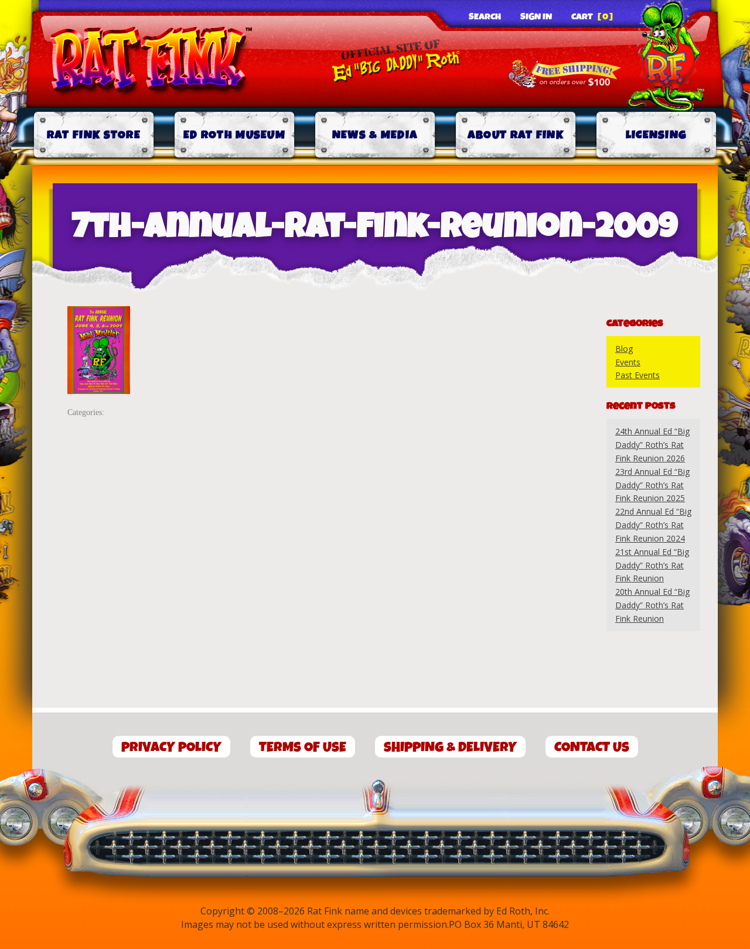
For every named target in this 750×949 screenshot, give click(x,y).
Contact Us (591, 747)
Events (627, 362)
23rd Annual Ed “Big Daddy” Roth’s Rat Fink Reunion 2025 (652, 485)
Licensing (656, 135)
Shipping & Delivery (450, 747)
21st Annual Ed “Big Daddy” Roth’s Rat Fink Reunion (652, 565)
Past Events (637, 375)
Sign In (536, 17)
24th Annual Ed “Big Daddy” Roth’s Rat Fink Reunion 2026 (652, 445)
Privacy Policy (171, 747)
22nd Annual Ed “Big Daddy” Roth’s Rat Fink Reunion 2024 (653, 525)
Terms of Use (302, 747)
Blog (624, 348)
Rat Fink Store (94, 135)
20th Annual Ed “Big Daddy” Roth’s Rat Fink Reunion (652, 605)
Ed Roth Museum (234, 135)
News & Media (375, 135)
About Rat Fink (516, 135)
